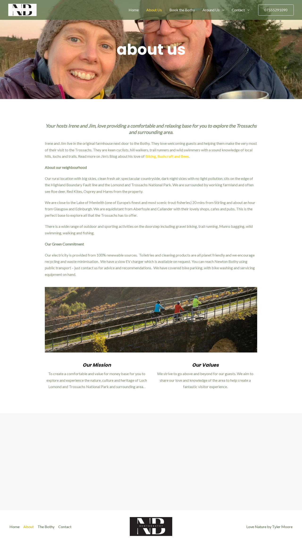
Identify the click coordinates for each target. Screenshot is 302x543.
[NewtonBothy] (22, 9)
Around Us (211, 10)
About (28, 526)
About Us (154, 10)
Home (134, 10)
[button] (222, 10)
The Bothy (46, 526)
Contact (238, 10)
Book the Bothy (182, 10)
